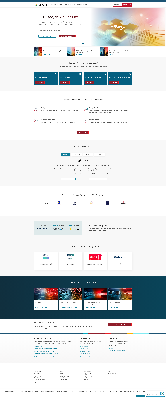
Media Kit (86, 379)
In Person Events (88, 376)
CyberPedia (85, 346)
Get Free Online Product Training (45, 351)
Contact (127, 5)
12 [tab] (85, 210)
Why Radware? (37, 371)
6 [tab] (76, 210)
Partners (66, 5)
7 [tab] (77, 210)
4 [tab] (73, 210)
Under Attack (117, 5)
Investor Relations (38, 376)
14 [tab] (88, 210)
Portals (60, 374)
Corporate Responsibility (40, 379)
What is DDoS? (86, 351)
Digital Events (87, 374)
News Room (87, 369)
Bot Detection (86, 353)
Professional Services (64, 381)
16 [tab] (91, 210)
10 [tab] (82, 210)
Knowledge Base (63, 379)
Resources (79, 5)
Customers (37, 373)
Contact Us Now (119, 324)
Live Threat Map (112, 373)
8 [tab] (79, 210)
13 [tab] (87, 210)
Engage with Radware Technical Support (47, 353)
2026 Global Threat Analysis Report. (136, 1)
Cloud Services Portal (64, 376)
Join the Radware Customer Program (46, 356)
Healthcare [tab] (77, 154)
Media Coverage (87, 373)
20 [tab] (98, 210)
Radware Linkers (63, 378)
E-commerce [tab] (99, 154)
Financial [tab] (65, 154)
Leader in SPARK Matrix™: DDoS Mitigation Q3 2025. (100, 1)
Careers (36, 381)
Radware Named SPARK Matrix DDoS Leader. (62, 1)
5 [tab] (74, 210)
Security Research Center (118, 350)
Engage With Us (112, 369)
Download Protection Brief (63, 38)
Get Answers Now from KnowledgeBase (47, 348)
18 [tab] (94, 210)
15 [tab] (90, 210)
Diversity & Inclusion (39, 378)
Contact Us (37, 384)
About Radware (38, 369)
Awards (85, 378)
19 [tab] (96, 210)
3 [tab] (71, 210)
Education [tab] (87, 154)
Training (61, 373)
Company (72, 5)
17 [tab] (93, 210)
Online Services (63, 369)
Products (59, 5)
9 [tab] (80, 210)
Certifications (87, 381)
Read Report (46, 54)
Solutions (53, 5)
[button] (111, 5)
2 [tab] (70, 210)
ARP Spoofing (86, 356)
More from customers (97, 179)
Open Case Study (67, 179)
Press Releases (87, 371)
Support (85, 5)
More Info (140, 396)
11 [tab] (84, 210)
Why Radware (43, 39)
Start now (40, 82)
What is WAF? (86, 348)
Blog (112, 348)
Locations (39, 346)
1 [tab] (68, 210)
